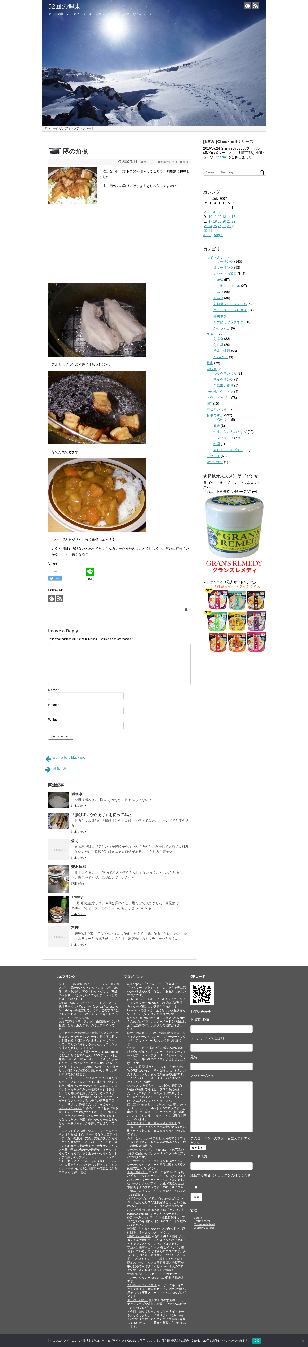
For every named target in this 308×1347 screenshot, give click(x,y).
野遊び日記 (134, 1273)
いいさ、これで (137, 1048)
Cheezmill (220, 157)
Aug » (218, 235)
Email (53, 705)
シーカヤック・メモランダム (146, 1161)
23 (206, 226)
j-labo (131, 999)
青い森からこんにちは (142, 1285)
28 (229, 226)
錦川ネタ (220, 316)
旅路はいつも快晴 (139, 1236)
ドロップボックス (70, 1051)
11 (215, 217)
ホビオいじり (217, 409)
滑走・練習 (221, 351)
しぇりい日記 (136, 1066)
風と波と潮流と (137, 1300)
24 (210, 226)
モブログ (213, 456)
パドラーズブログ (139, 1198)
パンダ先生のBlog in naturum (146, 1209)
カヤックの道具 (225, 273)
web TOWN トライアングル (77, 1021)
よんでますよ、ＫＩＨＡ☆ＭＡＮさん (152, 1123)
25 (215, 226)
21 (229, 221)
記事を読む (78, 806)
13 (224, 217)
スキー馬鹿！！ (137, 1172)
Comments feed (204, 1224)
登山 (210, 363)
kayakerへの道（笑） (141, 1010)
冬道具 (218, 345)
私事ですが (215, 415)
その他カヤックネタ (228, 322)
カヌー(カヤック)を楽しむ (144, 1138)
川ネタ (218, 292)
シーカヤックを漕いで (142, 1149)
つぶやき (133, 1085)
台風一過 (59, 768)
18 (215, 221)
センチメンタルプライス (143, 1183)
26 (219, 226)
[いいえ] (303, 1341)
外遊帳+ (132, 1228)
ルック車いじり (225, 373)
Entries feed (202, 1221)
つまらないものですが (230, 432)
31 (210, 230)
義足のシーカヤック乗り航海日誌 (149, 1262)
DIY (209, 403)
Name (53, 690)
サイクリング (223, 379)
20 (224, 221)
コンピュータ (223, 438)
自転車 (212, 369)
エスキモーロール (226, 286)
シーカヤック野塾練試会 (75, 1033)
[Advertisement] (84, 241)
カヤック (213, 257)
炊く (75, 841)
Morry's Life (135, 1017)
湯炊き (77, 794)
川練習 (218, 280)
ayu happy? (135, 984)
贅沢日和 (78, 866)
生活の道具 (221, 419)
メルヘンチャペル (70, 1108)
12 (219, 217)
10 (210, 217)
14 (229, 217)
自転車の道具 (223, 385)
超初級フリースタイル (230, 304)
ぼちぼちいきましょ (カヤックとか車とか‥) (156, 1104)
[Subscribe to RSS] (255, 5)
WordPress (215, 462)
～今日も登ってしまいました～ (147, 1311)
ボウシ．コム (67, 1097)
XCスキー (220, 357)
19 (219, 221)
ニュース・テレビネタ (230, 310)
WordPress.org (204, 1227)
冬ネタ (218, 339)
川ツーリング (223, 261)
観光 (216, 426)
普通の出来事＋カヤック (143, 1247)
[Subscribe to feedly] (247, 5)
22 (233, 221)
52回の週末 (64, 6)
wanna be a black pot (69, 757)
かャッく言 (221, 328)
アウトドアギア (218, 397)
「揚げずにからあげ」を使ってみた (101, 815)
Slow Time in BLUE (139, 1033)
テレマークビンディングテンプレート (69, 128)
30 (206, 230)
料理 (75, 928)
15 (233, 217)
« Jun (207, 235)
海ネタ (218, 298)
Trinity (77, 897)
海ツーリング (223, 267)
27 (224, 226)
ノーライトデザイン (72, 1078)
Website (54, 719)
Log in (198, 1217)
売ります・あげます (228, 450)
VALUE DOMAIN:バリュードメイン (82, 1002)
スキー (212, 334)
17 (210, 221)
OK (257, 1340)
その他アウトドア (220, 391)
